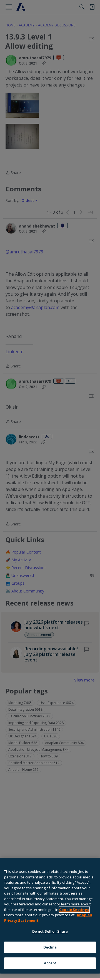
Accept (50, 962)
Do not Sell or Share (50, 931)
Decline (50, 947)
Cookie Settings (74, 909)
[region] (50, 916)
